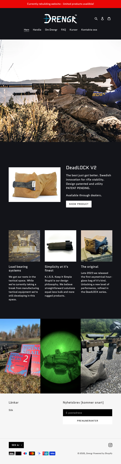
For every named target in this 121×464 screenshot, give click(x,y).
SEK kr (15, 445)
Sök (11, 410)
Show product (79, 204)
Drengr (89, 453)
